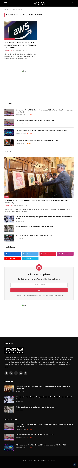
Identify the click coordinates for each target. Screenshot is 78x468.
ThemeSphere (50, 461)
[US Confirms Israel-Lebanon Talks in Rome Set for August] (9, 228)
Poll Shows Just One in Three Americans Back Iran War (34, 236)
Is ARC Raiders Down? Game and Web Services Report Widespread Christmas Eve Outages (20, 45)
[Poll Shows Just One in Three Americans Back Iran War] (9, 238)
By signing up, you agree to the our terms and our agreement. (40, 295)
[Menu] (5, 3)
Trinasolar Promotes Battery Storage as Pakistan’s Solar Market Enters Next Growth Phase (44, 218)
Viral (7, 196)
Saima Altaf (9, 50)
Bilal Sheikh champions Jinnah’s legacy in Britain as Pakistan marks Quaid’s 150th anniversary (36, 201)
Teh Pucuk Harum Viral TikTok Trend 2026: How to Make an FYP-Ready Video (41, 130)
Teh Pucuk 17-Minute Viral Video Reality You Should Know (35, 120)
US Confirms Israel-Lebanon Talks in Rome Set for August (35, 226)
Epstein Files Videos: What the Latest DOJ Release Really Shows (37, 140)
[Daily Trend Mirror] (39, 3)
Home (6, 9)
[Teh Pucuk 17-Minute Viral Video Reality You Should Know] (9, 122)
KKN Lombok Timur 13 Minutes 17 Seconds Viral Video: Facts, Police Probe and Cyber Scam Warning (44, 111)
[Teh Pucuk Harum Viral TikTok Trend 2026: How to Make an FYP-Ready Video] (9, 132)
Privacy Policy (51, 295)
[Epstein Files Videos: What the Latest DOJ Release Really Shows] (9, 142)
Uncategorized (9, 39)
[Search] (72, 3)
